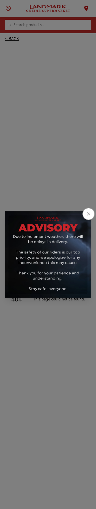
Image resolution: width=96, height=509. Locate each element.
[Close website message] (88, 214)
